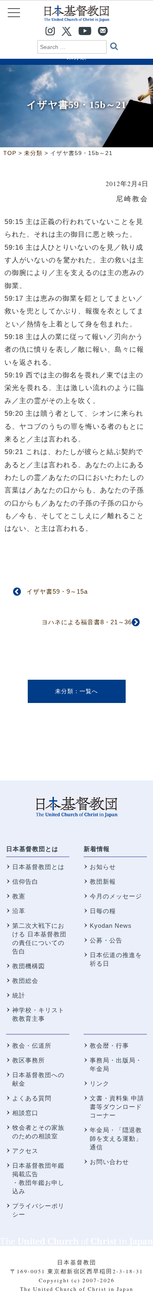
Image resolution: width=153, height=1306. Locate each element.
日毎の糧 (103, 910)
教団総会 (25, 980)
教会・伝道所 (31, 1045)
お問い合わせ (109, 1161)
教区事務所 (28, 1060)
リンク (99, 1083)
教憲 (18, 896)
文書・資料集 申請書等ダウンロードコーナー (117, 1107)
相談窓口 (25, 1112)
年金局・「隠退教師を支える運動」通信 (116, 1138)
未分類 (64, 691)
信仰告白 (25, 881)
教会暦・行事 (109, 1045)
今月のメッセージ (116, 896)
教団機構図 (28, 965)
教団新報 (103, 881)
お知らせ (103, 866)
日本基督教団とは (32, 848)
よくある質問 (31, 1098)
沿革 (18, 910)
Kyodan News (111, 925)
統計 (18, 995)
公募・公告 (106, 940)
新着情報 (97, 848)
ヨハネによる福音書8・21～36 (87, 622)
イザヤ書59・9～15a (57, 591)
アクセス (25, 1150)
